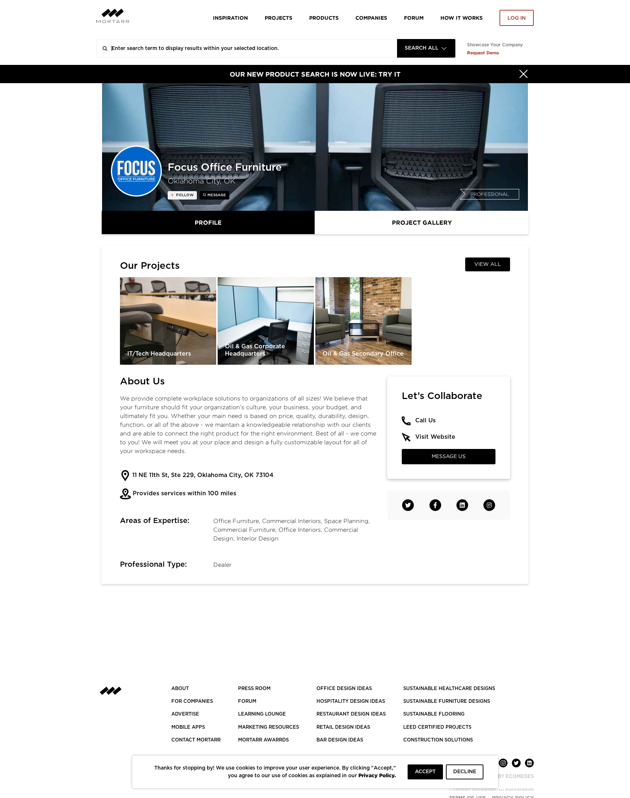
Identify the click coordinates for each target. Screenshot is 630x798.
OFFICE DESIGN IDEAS (344, 688)
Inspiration (230, 17)
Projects (278, 17)
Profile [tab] (208, 222)
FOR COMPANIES (192, 701)
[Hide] (523, 74)
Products (324, 17)
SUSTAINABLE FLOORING (433, 714)
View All (487, 264)
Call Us (425, 420)
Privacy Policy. (377, 775)
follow (184, 195)
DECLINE (464, 771)
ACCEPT (425, 771)
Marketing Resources (268, 727)
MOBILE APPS (188, 727)
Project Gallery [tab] (422, 222)
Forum (414, 17)
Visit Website (435, 437)
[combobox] (426, 48)
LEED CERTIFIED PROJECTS (437, 727)
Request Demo (483, 52)
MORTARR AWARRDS (263, 740)
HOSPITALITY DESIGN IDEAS (350, 701)
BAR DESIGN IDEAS (339, 740)
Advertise (185, 714)
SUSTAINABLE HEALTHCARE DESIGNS (449, 688)
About (180, 688)
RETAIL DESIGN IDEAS (343, 727)
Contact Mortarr (196, 740)
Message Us (449, 456)
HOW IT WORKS (461, 17)
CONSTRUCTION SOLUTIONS (438, 740)
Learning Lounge (262, 714)
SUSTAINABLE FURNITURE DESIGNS (446, 701)
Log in (517, 18)
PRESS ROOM (254, 688)
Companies (371, 17)
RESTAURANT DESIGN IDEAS (351, 714)
